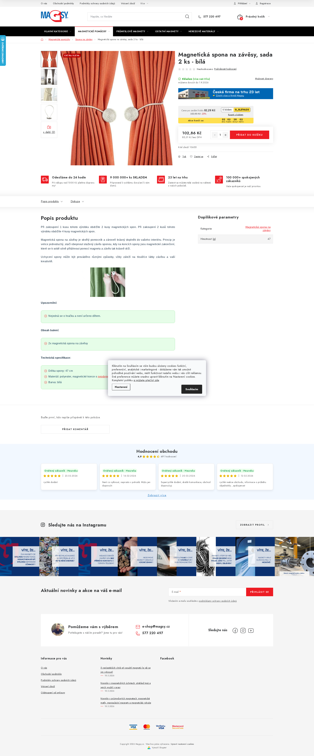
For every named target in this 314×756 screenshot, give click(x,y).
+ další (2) (49, 132)
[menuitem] (58, 31)
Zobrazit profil (252, 524)
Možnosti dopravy (264, 78)
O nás (44, 3)
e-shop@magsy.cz (156, 626)
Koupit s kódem (235, 114)
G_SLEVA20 (242, 109)
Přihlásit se (259, 592)
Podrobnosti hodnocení (225, 69)
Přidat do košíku (249, 134)
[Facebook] (235, 630)
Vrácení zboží (128, 3)
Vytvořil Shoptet (159, 747)
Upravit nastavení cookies (182, 744)
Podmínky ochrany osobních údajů (97, 3)
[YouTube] (250, 630)
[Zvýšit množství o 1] (225, 135)
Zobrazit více (157, 495)
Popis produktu (50, 201)
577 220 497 (211, 16)
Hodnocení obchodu (157, 451)
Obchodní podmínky (63, 3)
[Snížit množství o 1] (215, 135)
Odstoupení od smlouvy (53, 692)
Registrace (265, 3)
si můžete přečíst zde (146, 380)
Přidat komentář (75, 429)
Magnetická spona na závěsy (258, 228)
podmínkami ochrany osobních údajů (218, 601)
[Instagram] (243, 630)
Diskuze (75, 201)
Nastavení (121, 387)
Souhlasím (191, 389)
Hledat (187, 16)
